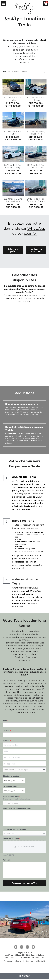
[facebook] (15, 947)
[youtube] (33, 947)
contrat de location (36, 250)
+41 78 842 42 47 (38, 957)
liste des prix (12, 250)
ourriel (31, 233)
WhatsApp (36, 228)
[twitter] (21, 947)
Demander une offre (24, 883)
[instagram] (27, 947)
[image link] (24, 8)
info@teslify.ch (24, 957)
